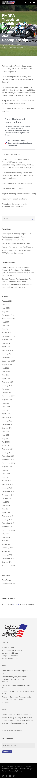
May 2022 (5, 410)
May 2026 (5, 311)
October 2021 (7, 428)
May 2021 (5, 438)
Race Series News (16, 47)
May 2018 (5, 541)
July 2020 (5, 470)
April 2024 (6, 347)
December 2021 (8, 424)
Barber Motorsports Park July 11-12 (16, 243)
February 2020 (7, 484)
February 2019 (7, 516)
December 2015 (8, 558)
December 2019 (8, 491)
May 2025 (5, 329)
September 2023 (8, 361)
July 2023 (5, 368)
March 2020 (6, 481)
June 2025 (6, 325)
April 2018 (6, 544)
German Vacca (7, 279)
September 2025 (8, 318)
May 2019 (5, 509)
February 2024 (7, 350)
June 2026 (6, 308)
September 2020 (8, 463)
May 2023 (5, 375)
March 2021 (6, 445)
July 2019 (5, 502)
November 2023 (8, 357)
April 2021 (6, 442)
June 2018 (6, 537)
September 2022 (8, 396)
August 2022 (7, 400)
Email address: (8, 739)
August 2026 (7, 301)
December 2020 (8, 456)
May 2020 (5, 477)
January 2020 (7, 488)
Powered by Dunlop (15, 771)
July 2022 (5, 403)
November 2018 (8, 527)
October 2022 (7, 392)
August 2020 (7, 467)
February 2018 (7, 548)
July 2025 (5, 322)
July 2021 (5, 431)
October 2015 (7, 562)
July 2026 (5, 304)
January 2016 (7, 555)
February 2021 (7, 449)
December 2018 (8, 523)
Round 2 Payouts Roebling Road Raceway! (18, 247)
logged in (15, 604)
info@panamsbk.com (10, 656)
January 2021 (7, 452)
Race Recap (6, 580)
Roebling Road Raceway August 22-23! (16, 233)
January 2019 (7, 519)
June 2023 (6, 371)
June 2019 (6, 505)
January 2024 (7, 354)
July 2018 (5, 534)
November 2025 (8, 315)
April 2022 (6, 414)
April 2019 (6, 512)
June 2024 (6, 343)
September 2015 (8, 565)
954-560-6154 (13, 658)
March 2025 (6, 333)
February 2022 (7, 417)
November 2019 (8, 495)
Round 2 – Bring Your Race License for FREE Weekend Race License (17, 251)
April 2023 (6, 378)
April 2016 (6, 551)
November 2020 (8, 460)
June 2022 (6, 407)
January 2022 (7, 421)
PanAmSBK (8, 45)
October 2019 (7, 498)
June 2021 (6, 435)
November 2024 (8, 336)
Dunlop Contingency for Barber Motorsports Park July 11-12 (14, 238)
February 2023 (7, 382)
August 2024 (7, 340)
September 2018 (8, 530)
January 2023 (7, 385)
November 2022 (8, 389)
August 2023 (7, 364)
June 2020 (6, 474)
